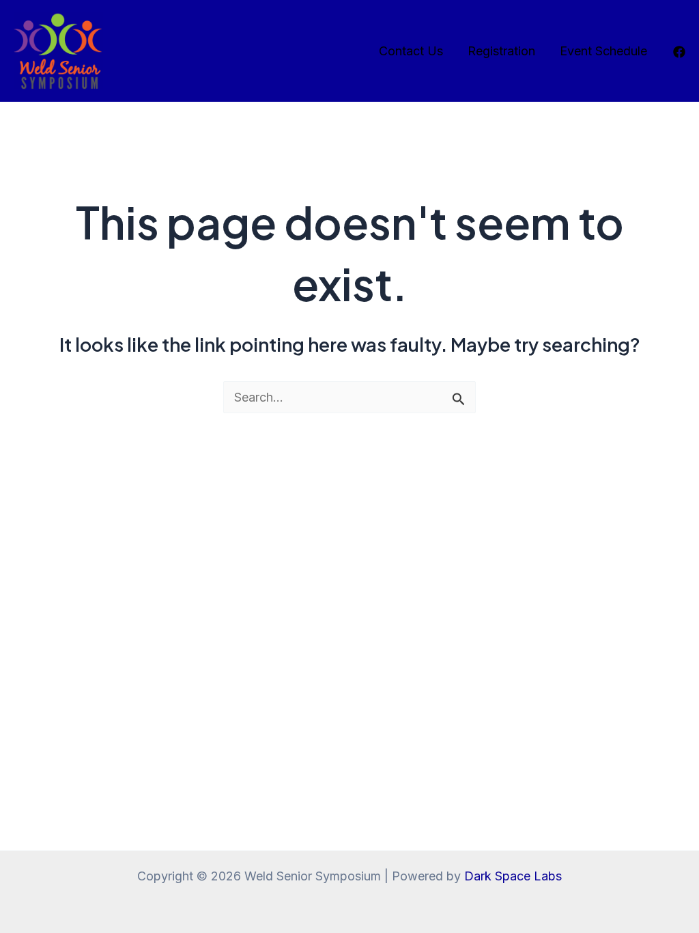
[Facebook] (679, 52)
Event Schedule (603, 51)
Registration (501, 51)
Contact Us (411, 51)
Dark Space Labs (513, 876)
